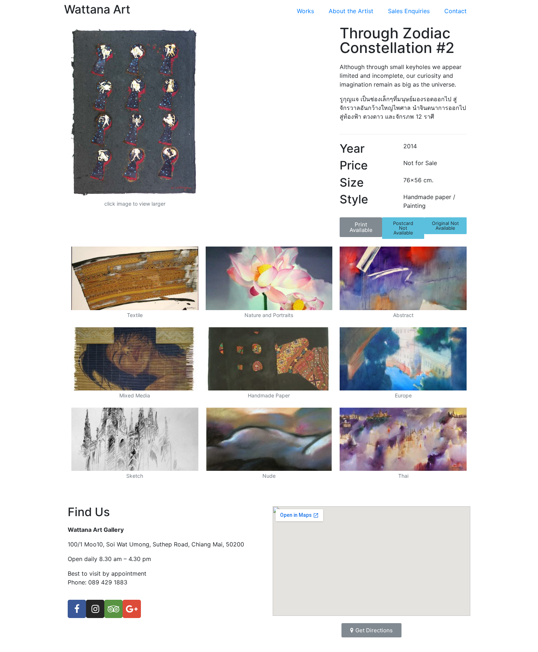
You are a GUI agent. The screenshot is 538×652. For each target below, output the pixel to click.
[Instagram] (95, 609)
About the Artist (351, 11)
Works (305, 11)
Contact (455, 11)
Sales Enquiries (409, 11)
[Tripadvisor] (113, 609)
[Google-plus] (132, 609)
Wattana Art (97, 9)
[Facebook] (77, 609)
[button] (361, 227)
